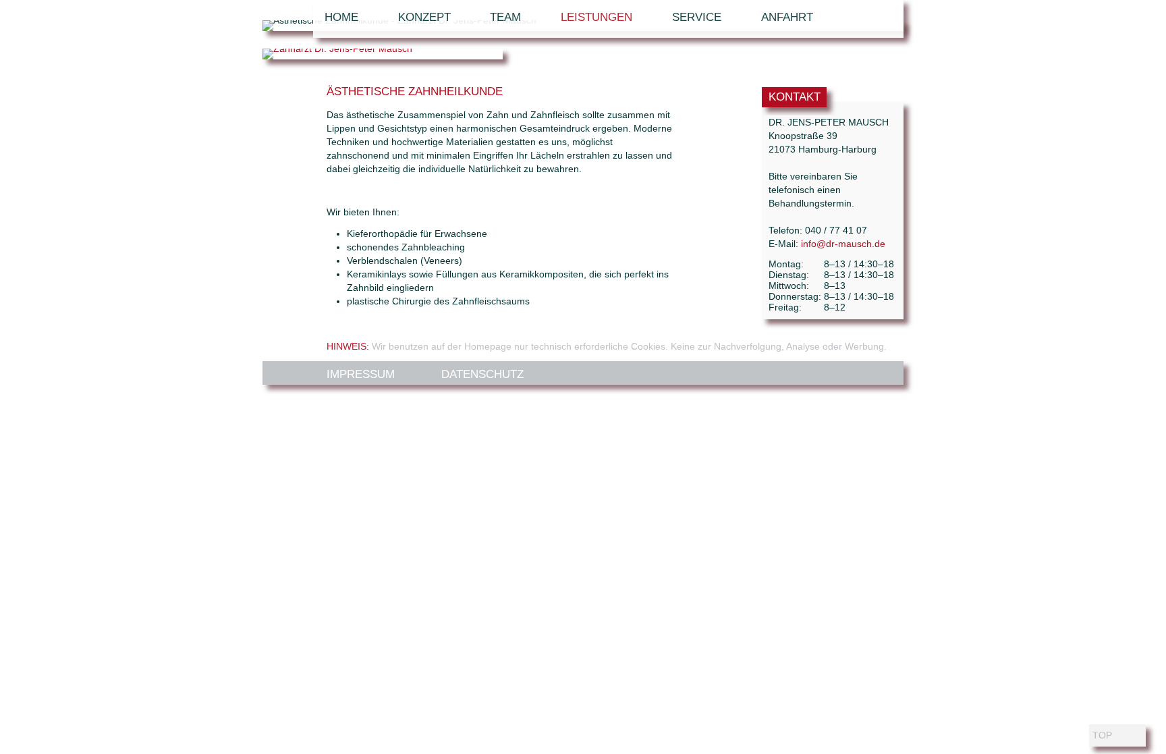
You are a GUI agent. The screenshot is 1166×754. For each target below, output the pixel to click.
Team (505, 17)
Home (341, 17)
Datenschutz (482, 374)
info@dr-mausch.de (843, 243)
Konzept (424, 17)
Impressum (361, 374)
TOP (1102, 735)
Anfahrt (787, 17)
